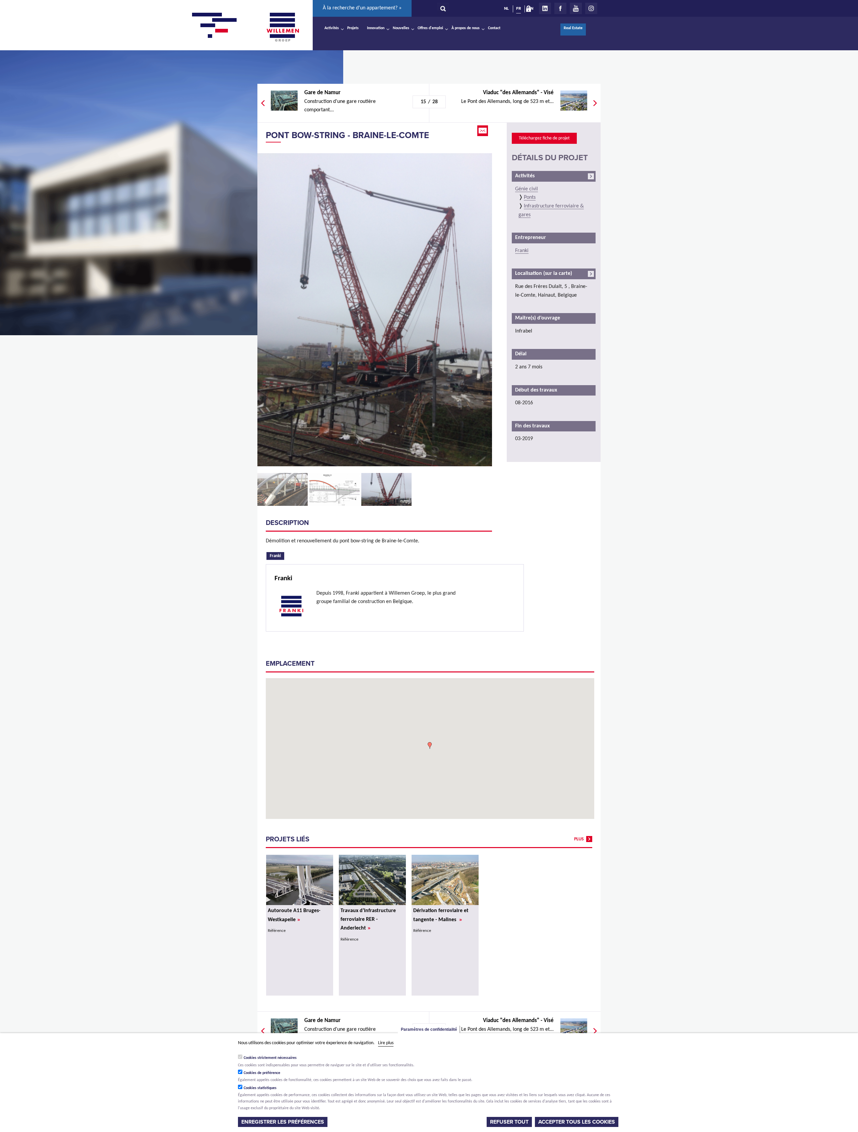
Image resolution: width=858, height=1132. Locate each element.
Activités (331, 28)
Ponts (530, 197)
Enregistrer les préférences (282, 1121)
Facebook (560, 8)
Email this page (483, 130)
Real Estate (573, 28)
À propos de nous (465, 28)
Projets (353, 28)
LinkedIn (545, 8)
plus (579, 839)
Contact (494, 28)
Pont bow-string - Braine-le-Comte (347, 135)
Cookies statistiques (260, 1088)
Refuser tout (509, 1121)
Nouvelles (401, 28)
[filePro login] (530, 10)
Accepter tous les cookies (576, 1121)
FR (518, 8)
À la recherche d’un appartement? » (362, 8)
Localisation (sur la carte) (543, 273)
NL (506, 8)
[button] (430, 745)
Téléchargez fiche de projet (544, 138)
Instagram (591, 8)
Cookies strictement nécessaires (270, 1058)
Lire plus (385, 1043)
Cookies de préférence (262, 1073)
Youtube (576, 8)
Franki (277, 555)
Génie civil (526, 189)
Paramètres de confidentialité (429, 1029)
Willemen (282, 27)
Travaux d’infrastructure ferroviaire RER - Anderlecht (368, 919)
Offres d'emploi (430, 28)
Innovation (375, 28)
